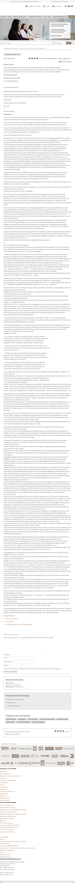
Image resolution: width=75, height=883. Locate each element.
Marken (2, 839)
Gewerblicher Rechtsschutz (8, 780)
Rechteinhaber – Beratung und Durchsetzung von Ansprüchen (17, 848)
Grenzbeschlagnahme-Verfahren (9, 827)
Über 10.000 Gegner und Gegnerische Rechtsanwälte (24, 1)
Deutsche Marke (11, 719)
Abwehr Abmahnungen (6, 805)
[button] (29, 58)
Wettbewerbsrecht (5, 798)
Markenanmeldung (34, 48)
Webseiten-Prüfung (5, 857)
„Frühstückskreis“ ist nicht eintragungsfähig (19, 624)
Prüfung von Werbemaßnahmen (9, 846)
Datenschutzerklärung (6, 823)
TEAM (10, 16)
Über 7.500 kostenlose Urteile (60, 1)
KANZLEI (3, 16)
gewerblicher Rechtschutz (47, 719)
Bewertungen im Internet (7, 818)
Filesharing (3, 778)
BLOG (49, 16)
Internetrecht (4, 782)
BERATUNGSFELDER (20, 16)
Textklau (2, 852)
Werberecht (3, 796)
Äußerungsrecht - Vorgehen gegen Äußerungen (13, 809)
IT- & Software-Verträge (6, 829)
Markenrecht (26, 48)
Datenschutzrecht (5, 773)
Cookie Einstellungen (6, 877)
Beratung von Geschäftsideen (8, 816)
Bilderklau (3, 821)
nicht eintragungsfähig (23, 722)
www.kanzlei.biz (7, 874)
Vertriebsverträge (5, 854)
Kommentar (7, 654)
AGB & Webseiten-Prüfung (7, 807)
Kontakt (47, 6)
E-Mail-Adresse (8, 661)
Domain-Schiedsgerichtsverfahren (9, 825)
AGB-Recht (3, 771)
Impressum (40, 877)
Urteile (20, 48)
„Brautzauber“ (10, 621)
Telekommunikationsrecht (7, 791)
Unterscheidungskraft (38, 722)
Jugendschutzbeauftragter (7, 832)
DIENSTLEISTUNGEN (35, 16)
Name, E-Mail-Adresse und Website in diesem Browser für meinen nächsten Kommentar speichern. (33, 668)
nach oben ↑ (49, 877)
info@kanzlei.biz (9, 872)
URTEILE (71, 16)
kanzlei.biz (15, 48)
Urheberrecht (4, 793)
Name (6, 658)
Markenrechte (10, 722)
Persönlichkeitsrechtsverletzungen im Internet (13, 841)
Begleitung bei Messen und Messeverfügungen (13, 814)
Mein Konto (58, 6)
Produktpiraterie (5, 843)
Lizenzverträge (4, 837)
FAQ (45, 16)
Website (6, 665)
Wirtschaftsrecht (5, 800)
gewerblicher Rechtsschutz (16, 699)
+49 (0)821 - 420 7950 (34, 6)
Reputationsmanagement (7, 850)
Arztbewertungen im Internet (8, 812)
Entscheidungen (32, 719)
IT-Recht (2, 785)
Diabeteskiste (22, 719)
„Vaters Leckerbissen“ (12, 619)
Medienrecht (3, 789)
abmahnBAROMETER (60, 16)
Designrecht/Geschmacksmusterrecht (10, 776)
